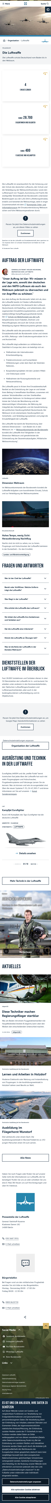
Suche (43, 3)
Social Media (9, 1330)
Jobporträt (17, 1032)
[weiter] (48, 829)
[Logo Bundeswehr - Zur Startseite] (25, 3)
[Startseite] (4, 40)
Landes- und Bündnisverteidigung (16, 554)
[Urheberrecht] (48, 10)
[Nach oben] (46, 1326)
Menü (7, 3)
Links (5, 1362)
